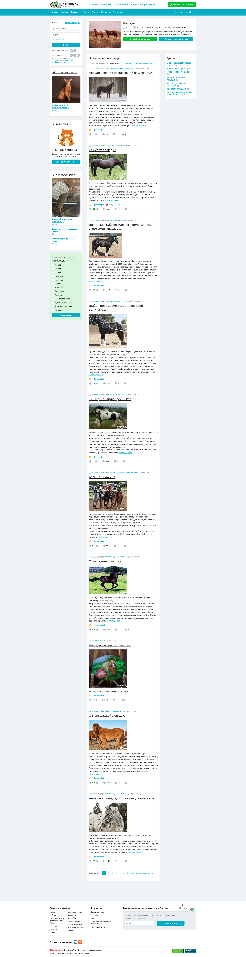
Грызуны (75, 12)
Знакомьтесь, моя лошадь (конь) (121, 68)
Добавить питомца (66, 162)
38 (119, 209)
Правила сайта (70, 950)
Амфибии (72, 918)
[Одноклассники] (74, 50)
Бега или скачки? (102, 477)
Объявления (121, 4)
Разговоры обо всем (76, 927)
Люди (134, 4)
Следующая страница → (142, 873)
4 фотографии (98, 205)
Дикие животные (75, 924)
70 (137, 27)
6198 (127, 27)
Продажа (94, 915)
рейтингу (128, 63)
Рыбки (86, 12)
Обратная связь (56, 950)
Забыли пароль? (59, 40)
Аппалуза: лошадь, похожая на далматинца (121, 798)
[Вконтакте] (71, 50)
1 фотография (98, 695)
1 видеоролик (114, 205)
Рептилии (72, 915)
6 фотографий (98, 285)
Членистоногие (74, 921)
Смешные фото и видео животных (57, 919)
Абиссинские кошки (64, 72)
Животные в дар (97, 912)
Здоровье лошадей (176, 89)
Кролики (105, 12)
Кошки (55, 12)
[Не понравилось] (90, 134)
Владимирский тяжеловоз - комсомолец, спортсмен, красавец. (120, 226)
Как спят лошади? (102, 150)
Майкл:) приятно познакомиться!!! (60, 106)
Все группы (118, 12)
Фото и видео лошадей (178, 72)
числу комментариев (143, 63)
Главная (94, 4)
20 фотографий (99, 625)
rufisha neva (96, 641)
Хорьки (71, 930)
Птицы (95, 12)
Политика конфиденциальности (90, 950)
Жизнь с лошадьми (176, 68)
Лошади (53, 935)
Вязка (93, 918)
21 (119, 290)
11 (118, 546)
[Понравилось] (96, 134)
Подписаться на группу (176, 39)
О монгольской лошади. (107, 715)
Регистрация (72, 22)
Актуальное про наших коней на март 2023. (121, 73)
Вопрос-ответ (147, 4)
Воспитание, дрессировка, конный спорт (179, 93)
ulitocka (95, 145)
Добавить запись (141, 39)
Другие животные (75, 912)
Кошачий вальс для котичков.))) (62, 220)
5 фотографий (98, 457)
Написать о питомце (183, 4)
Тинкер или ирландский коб (110, 399)
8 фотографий (98, 130)
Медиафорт (85, 953)
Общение (106, 4)
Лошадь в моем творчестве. (110, 645)
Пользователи (98, 927)
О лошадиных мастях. (105, 561)
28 (119, 630)
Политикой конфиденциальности (62, 61)
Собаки (64, 12)
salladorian (96, 68)
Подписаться (66, 315)
